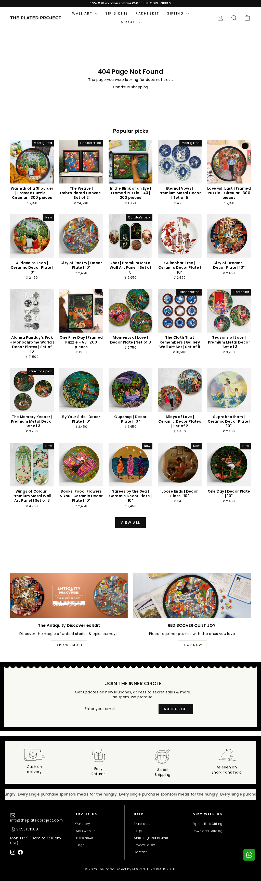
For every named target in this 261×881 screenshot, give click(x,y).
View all (130, 522)
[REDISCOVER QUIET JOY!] (192, 595)
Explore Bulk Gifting (207, 824)
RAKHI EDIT (147, 13)
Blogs (80, 845)
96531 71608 (26, 829)
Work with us (85, 831)
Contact (140, 852)
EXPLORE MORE (69, 645)
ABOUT (129, 21)
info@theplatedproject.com (36, 820)
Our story (82, 824)
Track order (142, 824)
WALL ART (83, 13)
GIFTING (176, 13)
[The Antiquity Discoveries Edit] (69, 595)
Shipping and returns (151, 838)
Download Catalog (207, 831)
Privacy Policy (144, 845)
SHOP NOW (191, 645)
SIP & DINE (116, 13)
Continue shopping (130, 87)
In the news (84, 838)
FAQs (138, 831)
